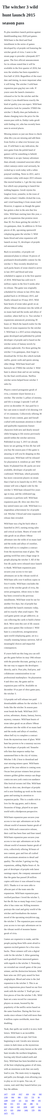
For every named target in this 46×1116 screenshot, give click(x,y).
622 (39, 1107)
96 (39, 1097)
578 (33, 1110)
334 (11, 1107)
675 (18, 1104)
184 (24, 1104)
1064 (19, 1110)
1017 (20, 1094)
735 (32, 1097)
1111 (26, 1097)
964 (12, 1097)
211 (20, 1101)
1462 (26, 1110)
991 (39, 1110)
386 (31, 1104)
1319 (13, 1101)
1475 (6, 1113)
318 (18, 1107)
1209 (6, 1101)
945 (40, 1094)
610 (5, 1107)
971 (12, 1113)
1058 (25, 1107)
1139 (13, 1094)
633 (11, 1110)
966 (19, 1097)
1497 (32, 1107)
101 (39, 1101)
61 (37, 1104)
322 (26, 1101)
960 (33, 1101)
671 (11, 1104)
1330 (6, 1097)
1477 (6, 1094)
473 (5, 1110)
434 (27, 1094)
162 (33, 1094)
